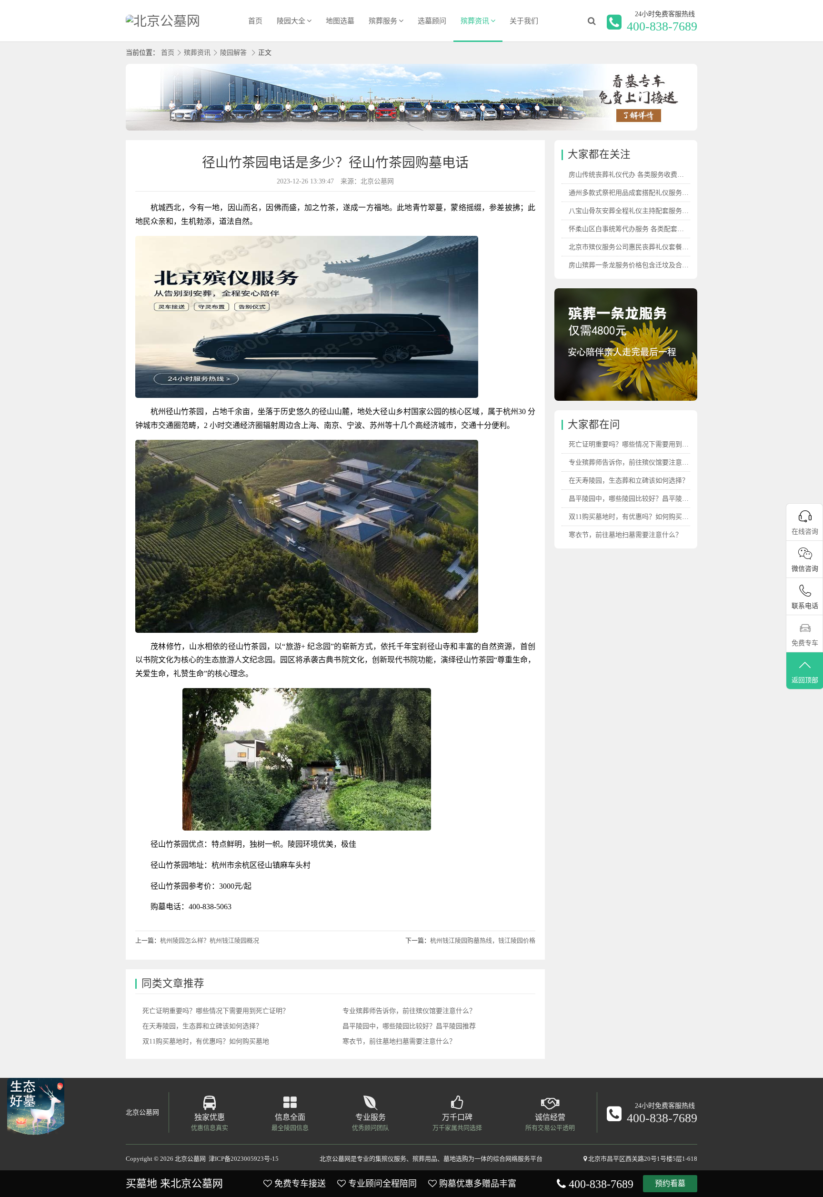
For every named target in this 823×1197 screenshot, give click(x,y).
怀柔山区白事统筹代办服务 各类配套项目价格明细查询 (650, 229)
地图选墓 (340, 21)
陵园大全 (291, 21)
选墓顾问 (432, 21)
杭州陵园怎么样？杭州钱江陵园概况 (209, 940)
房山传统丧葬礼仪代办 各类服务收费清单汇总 (636, 174)
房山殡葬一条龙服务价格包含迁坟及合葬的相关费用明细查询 (659, 265)
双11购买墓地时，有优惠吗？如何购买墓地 (205, 1041)
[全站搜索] (591, 21)
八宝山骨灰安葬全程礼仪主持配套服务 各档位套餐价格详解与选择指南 (673, 210)
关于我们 (524, 21)
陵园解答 (233, 52)
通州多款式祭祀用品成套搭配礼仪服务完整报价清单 (645, 192)
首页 (255, 21)
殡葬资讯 (475, 21)
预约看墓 (670, 1183)
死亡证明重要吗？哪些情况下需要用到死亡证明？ (215, 1010)
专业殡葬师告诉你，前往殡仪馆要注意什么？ (409, 1010)
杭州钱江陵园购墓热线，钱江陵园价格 (482, 940)
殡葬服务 (383, 21)
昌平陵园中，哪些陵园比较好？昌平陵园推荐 (409, 1026)
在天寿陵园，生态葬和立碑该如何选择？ (202, 1026)
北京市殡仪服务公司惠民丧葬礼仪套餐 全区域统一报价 (650, 247)
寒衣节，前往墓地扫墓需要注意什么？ (399, 1041)
